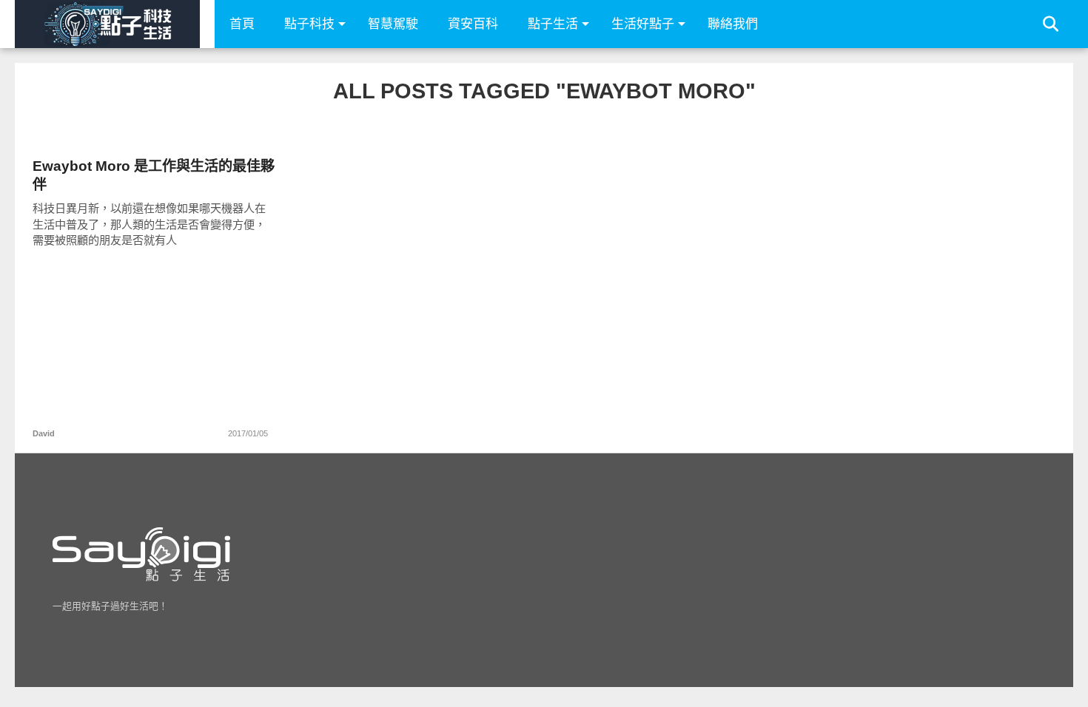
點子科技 (309, 24)
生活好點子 (642, 24)
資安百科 (473, 24)
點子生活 (553, 24)
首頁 (242, 24)
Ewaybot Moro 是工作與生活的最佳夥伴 (154, 175)
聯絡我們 (733, 24)
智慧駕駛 (393, 24)
